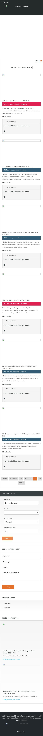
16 (30, 478)
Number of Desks (10, 527)
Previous (14, 478)
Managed (7, 603)
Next (20, 483)
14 (21, 478)
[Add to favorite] (5, 131)
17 (35, 478)
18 (40, 478)
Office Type (8, 518)
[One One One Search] (21, 9)
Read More (25, 656)
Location (7, 509)
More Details (6, 117)
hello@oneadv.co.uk (24, 718)
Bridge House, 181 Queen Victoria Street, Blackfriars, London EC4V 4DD (19, 367)
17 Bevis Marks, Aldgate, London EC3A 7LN (16, 101)
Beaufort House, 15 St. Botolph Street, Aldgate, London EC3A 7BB (20, 233)
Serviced (7, 607)
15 (26, 478)
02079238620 (22, 720)
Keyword (7, 499)
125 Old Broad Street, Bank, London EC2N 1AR (17, 166)
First (5, 478)
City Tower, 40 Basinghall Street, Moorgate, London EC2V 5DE (21, 435)
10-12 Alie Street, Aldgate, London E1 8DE (16, 300)
